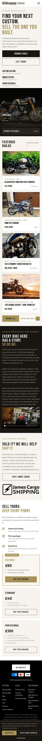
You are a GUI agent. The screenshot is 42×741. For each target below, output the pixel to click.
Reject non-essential (29, 733)
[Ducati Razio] (21, 107)
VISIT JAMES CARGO (21, 476)
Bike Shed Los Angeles (33, 696)
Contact (5, 706)
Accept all (9, 733)
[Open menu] (38, 3)
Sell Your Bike (6, 693)
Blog (3, 696)
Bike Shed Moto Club (33, 702)
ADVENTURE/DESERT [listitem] (28, 318)
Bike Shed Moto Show (33, 707)
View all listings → (32, 144)
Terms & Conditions (19, 694)
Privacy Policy (20, 689)
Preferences (21, 738)
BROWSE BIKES (21, 53)
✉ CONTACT (21, 667)
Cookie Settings (20, 698)
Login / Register (7, 709)
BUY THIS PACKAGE (21, 612)
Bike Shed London (31, 691)
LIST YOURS (21, 61)
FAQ (3, 703)
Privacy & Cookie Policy (9, 728)
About (4, 699)
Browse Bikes (6, 689)
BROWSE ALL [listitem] (11, 318)
